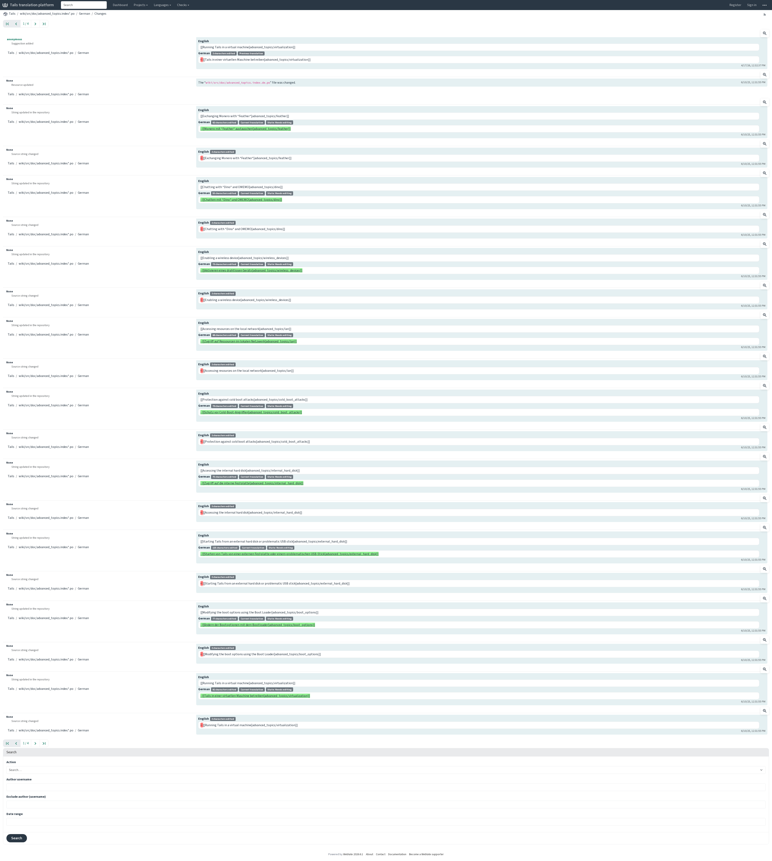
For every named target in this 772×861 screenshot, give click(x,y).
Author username (19, 779)
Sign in (752, 5)
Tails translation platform (32, 5)
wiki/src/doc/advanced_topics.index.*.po (47, 13)
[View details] (764, 33)
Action (11, 762)
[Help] (765, 5)
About (369, 854)
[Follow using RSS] (765, 14)
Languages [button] (161, 5)
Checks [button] (182, 5)
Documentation (397, 854)
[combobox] (84, 5)
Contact (380, 854)
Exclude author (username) (26, 796)
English (203, 41)
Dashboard (120, 5)
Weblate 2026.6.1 (353, 854)
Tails (12, 13)
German (84, 13)
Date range (14, 814)
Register (735, 5)
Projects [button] (139, 5)
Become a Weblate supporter (426, 854)
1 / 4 (26, 23)
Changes (100, 13)
